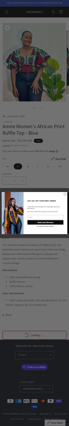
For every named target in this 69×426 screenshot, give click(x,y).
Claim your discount (45, 222)
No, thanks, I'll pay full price (45, 226)
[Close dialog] (65, 194)
